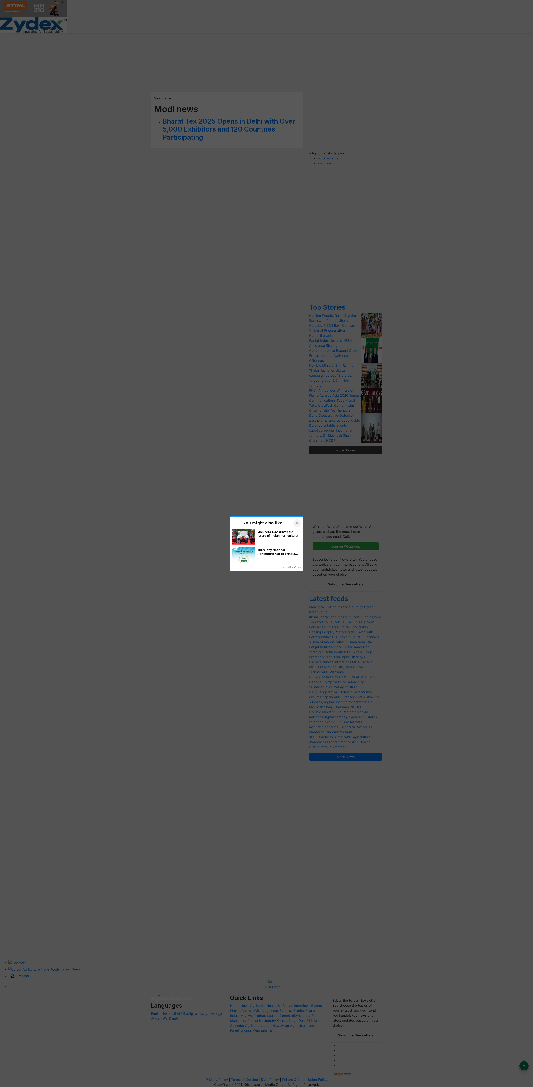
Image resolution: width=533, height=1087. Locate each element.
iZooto (297, 567)
